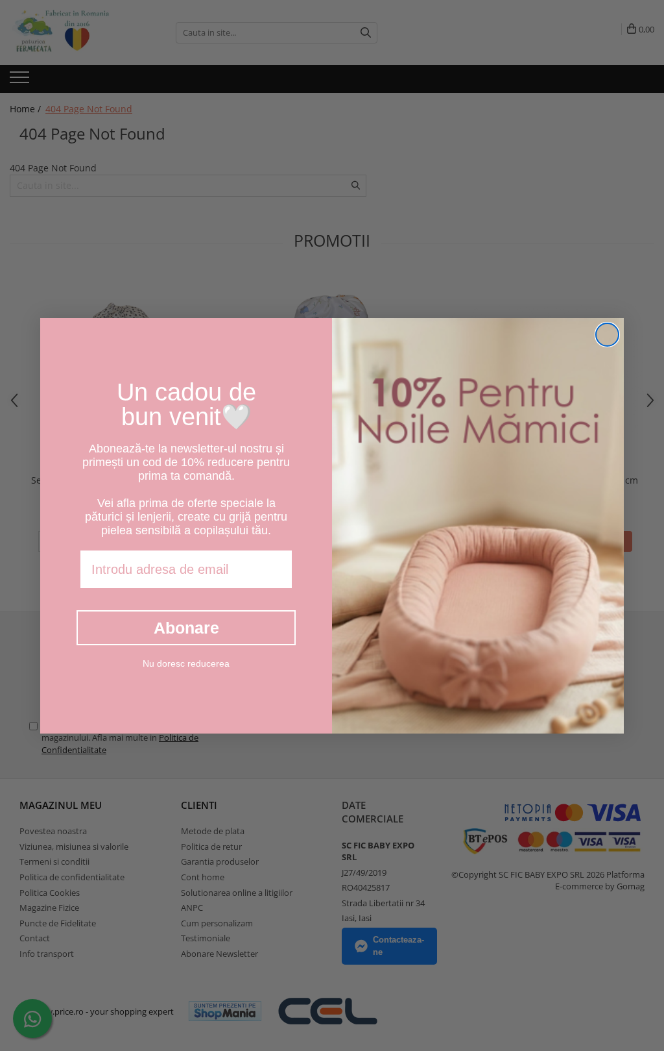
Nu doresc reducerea (186, 663)
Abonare (186, 628)
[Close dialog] (607, 334)
